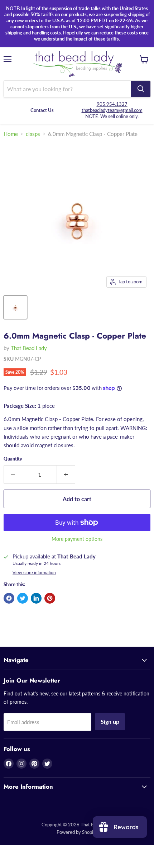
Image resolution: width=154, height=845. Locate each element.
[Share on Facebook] (9, 598)
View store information (34, 572)
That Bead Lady (29, 348)
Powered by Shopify (77, 832)
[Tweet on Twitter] (22, 598)
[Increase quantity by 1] (66, 474)
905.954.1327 (112, 104)
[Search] (140, 89)
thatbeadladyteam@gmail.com (112, 110)
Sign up (110, 721)
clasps (33, 134)
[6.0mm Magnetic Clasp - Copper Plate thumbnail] (15, 307)
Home (11, 134)
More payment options (77, 539)
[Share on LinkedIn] (36, 598)
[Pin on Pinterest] (49, 598)
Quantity (13, 459)
